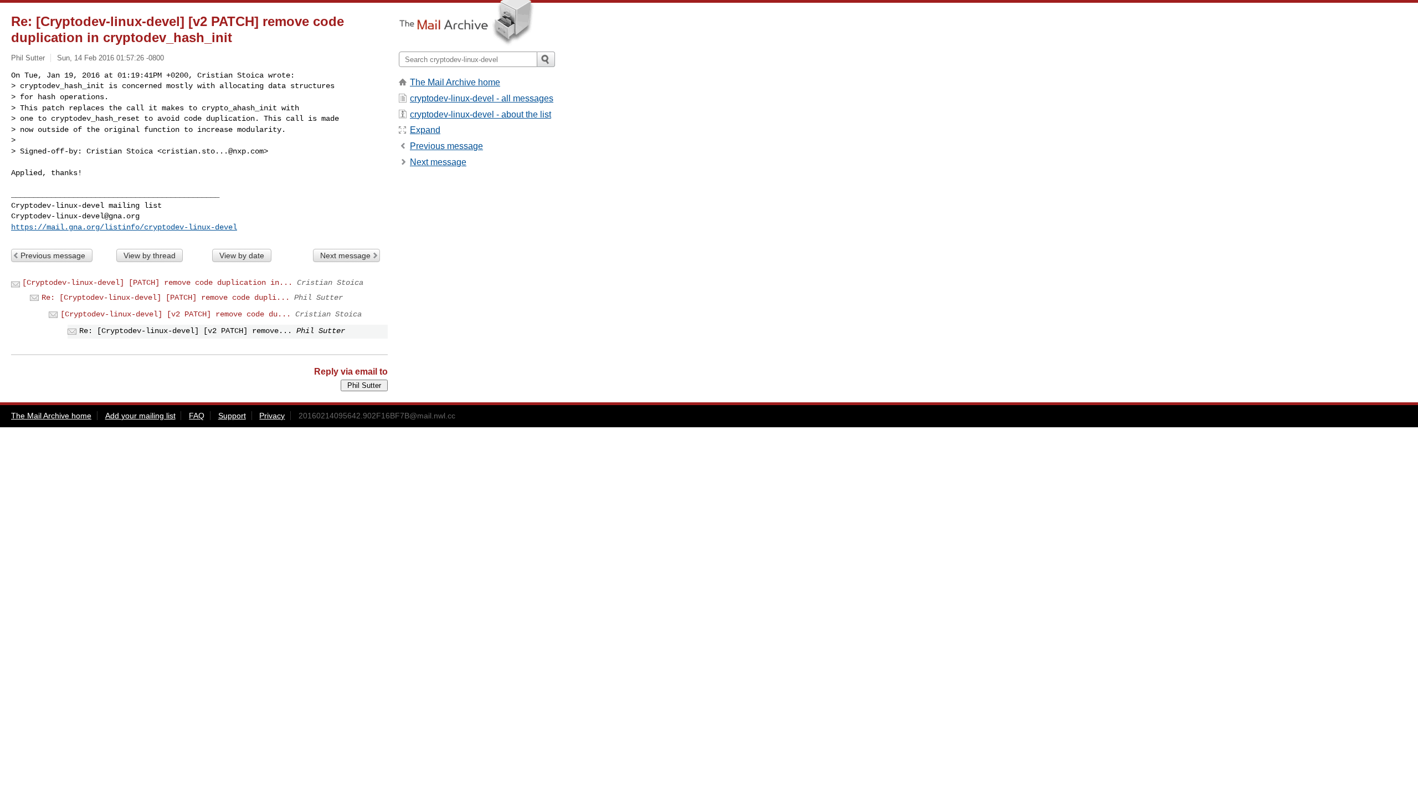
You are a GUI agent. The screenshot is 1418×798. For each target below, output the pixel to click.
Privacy (272, 415)
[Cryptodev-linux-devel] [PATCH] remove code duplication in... (157, 282)
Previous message (52, 255)
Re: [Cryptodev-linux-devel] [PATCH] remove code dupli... (166, 297)
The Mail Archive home (455, 82)
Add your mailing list (140, 415)
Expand (425, 130)
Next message (345, 255)
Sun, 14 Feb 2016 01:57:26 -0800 (110, 58)
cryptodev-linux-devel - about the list (480, 114)
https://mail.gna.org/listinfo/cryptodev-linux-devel (124, 227)
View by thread (150, 255)
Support (232, 415)
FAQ (196, 415)
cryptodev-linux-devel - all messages (481, 98)
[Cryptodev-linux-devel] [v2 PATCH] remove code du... (175, 314)
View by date (241, 255)
